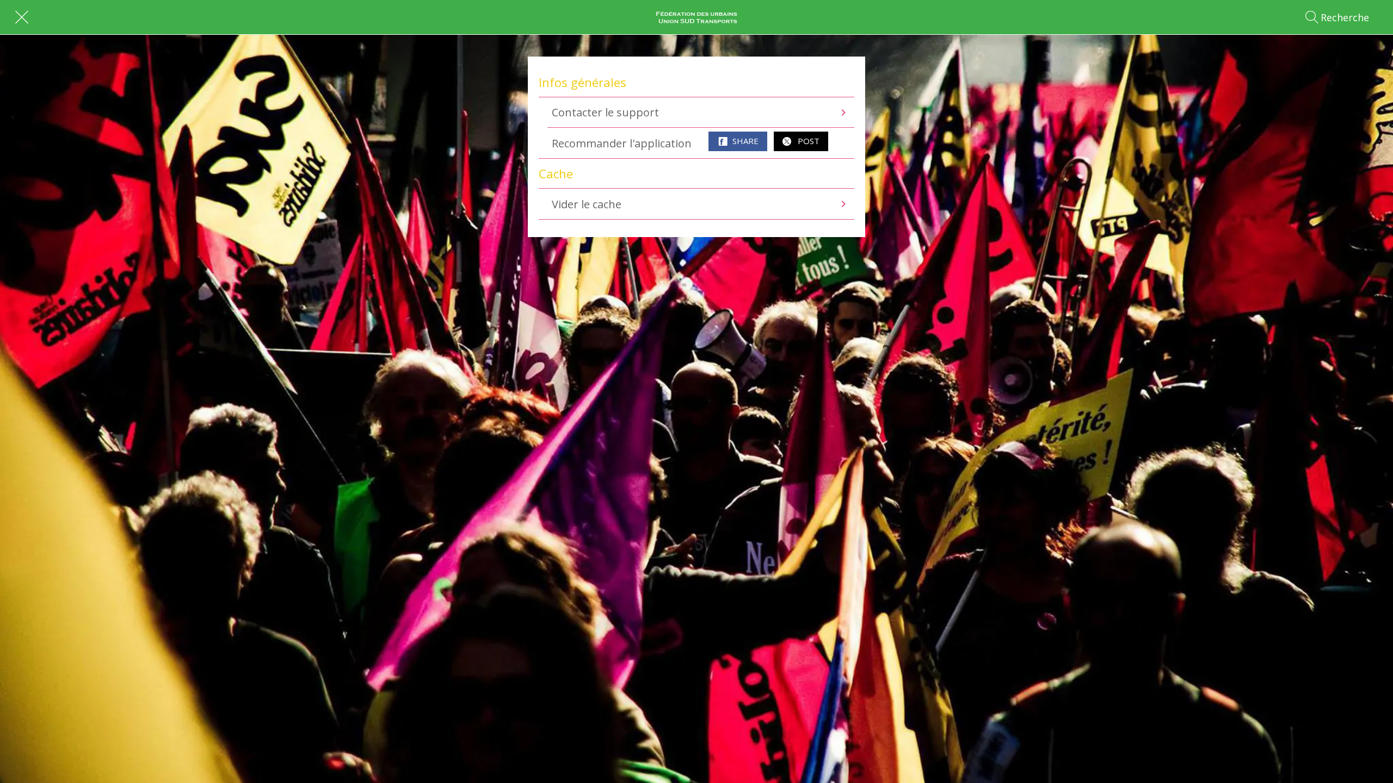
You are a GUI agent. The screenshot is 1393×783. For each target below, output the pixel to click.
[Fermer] (21, 17)
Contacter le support (605, 112)
